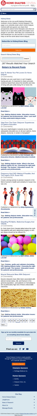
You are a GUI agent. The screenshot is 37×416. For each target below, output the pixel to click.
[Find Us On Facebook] (20, 349)
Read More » (5, 111)
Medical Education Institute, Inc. (27, 413)
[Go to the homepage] (18, 3)
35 (24, 320)
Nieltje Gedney (25, 308)
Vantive (16, 385)
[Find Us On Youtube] (27, 349)
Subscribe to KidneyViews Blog (15, 41)
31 (12, 320)
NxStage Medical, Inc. (21, 371)
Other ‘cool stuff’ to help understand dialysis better (18, 117)
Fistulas (8, 264)
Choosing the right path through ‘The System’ (18, 267)
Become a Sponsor (18, 364)
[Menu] (1, 13)
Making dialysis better (13, 114)
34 (21, 320)
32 (14, 320)
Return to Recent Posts (14, 67)
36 (26, 320)
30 (9, 320)
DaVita (16, 379)
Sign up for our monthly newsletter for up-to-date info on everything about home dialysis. (18, 333)
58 (33, 320)
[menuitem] (18, 396)
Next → (4, 325)
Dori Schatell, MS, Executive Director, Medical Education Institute (18, 156)
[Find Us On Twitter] (23, 349)
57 (31, 320)
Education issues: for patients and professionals (18, 115)
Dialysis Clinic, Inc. (20, 382)
